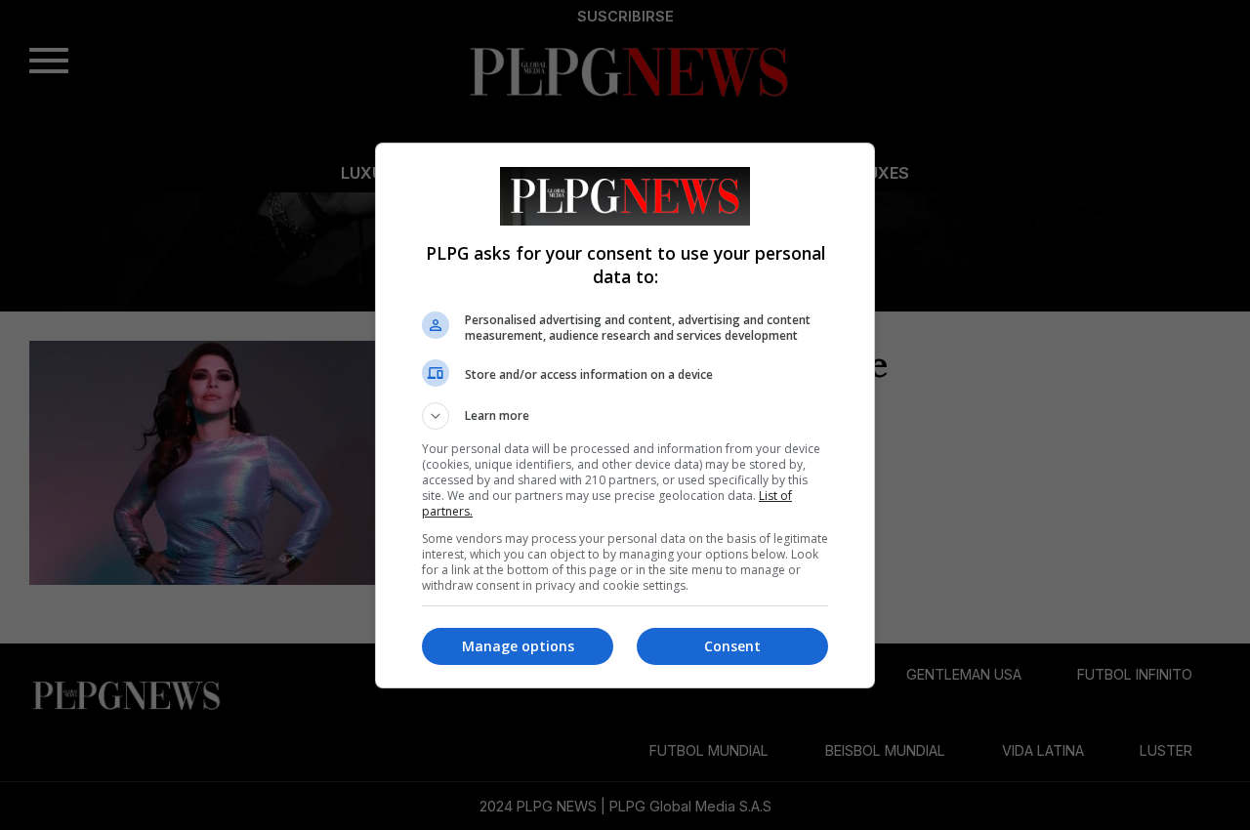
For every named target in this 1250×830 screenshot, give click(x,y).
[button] (625, 416)
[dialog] (625, 415)
